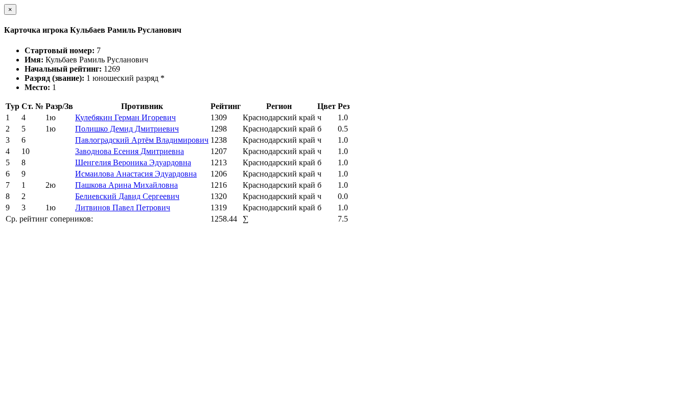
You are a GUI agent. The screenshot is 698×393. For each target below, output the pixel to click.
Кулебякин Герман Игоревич (125, 117)
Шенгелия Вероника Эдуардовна (133, 162)
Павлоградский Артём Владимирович (141, 140)
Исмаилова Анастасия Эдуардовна (136, 173)
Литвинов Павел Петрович (122, 207)
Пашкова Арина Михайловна (126, 185)
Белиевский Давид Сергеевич (127, 196)
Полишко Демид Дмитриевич (127, 128)
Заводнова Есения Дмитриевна (129, 151)
